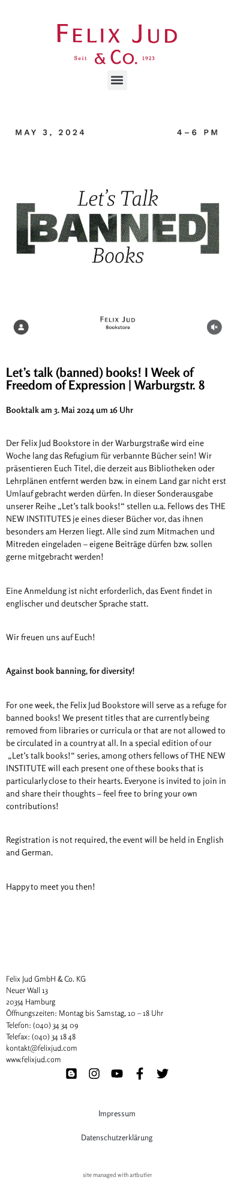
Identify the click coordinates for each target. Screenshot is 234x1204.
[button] (117, 80)
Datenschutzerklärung (116, 1137)
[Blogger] (71, 1073)
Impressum (117, 1113)
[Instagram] (94, 1073)
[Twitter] (162, 1073)
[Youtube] (117, 1073)
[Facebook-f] (139, 1073)
